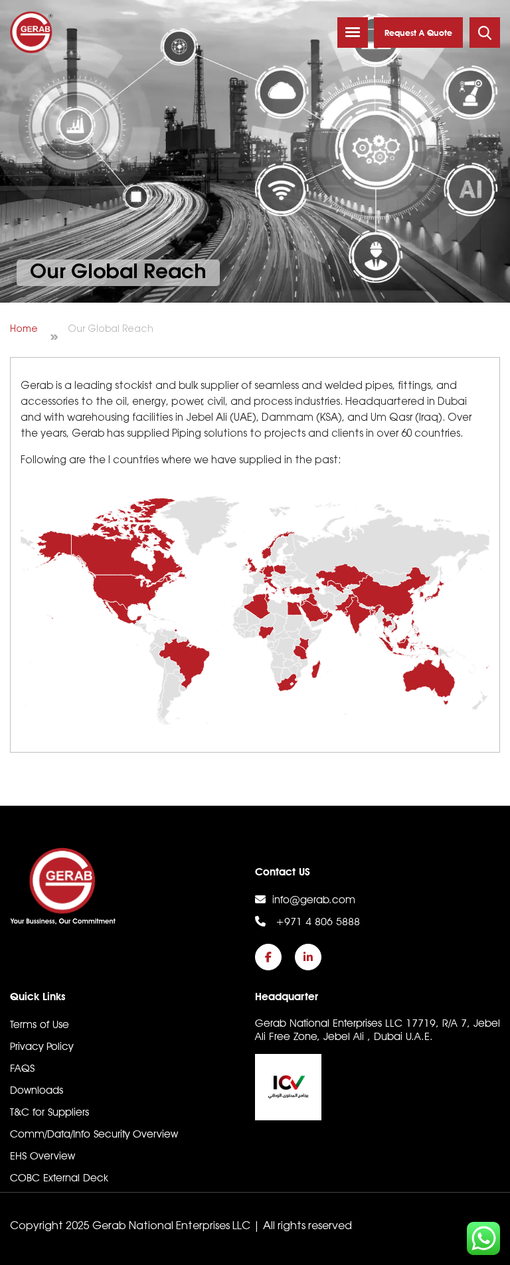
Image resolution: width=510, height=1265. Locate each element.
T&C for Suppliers (49, 1112)
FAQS (22, 1068)
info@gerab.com (313, 899)
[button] (352, 32)
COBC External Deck (59, 1177)
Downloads (36, 1090)
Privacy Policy (41, 1046)
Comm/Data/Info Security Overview (94, 1134)
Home (24, 329)
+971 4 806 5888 (316, 921)
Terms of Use (39, 1024)
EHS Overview (42, 1156)
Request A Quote (418, 33)
